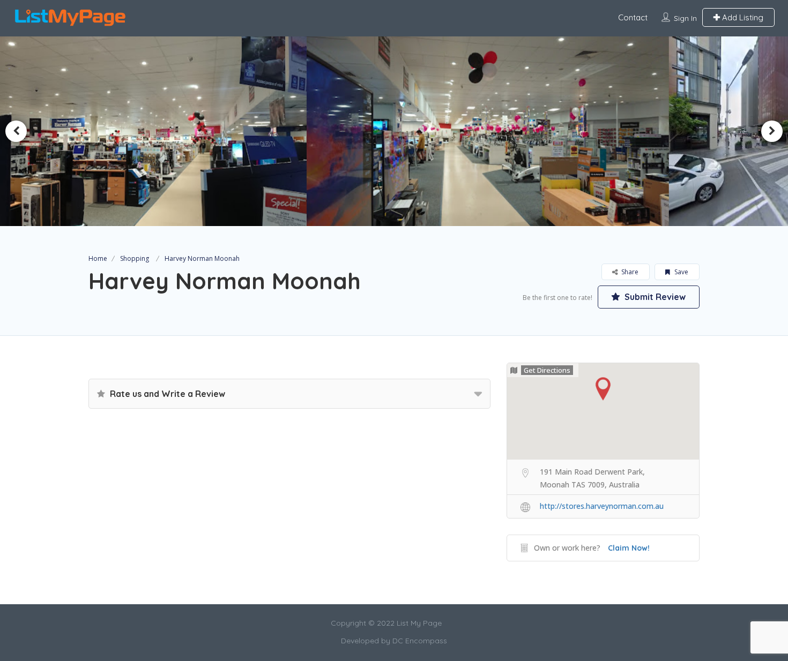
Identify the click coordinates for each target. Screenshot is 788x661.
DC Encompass (419, 640)
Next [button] (772, 131)
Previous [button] (16, 131)
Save (680, 271)
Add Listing (741, 17)
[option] (214, 131)
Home (97, 258)
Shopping (134, 258)
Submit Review (654, 296)
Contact (633, 17)
